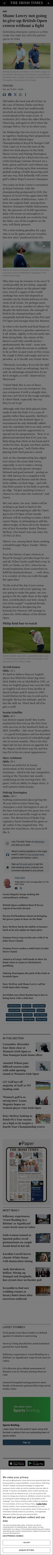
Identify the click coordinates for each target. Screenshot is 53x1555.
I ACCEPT (26, 1543)
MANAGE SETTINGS (26, 1550)
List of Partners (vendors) (13, 1536)
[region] (26, 1512)
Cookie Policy (41, 1504)
